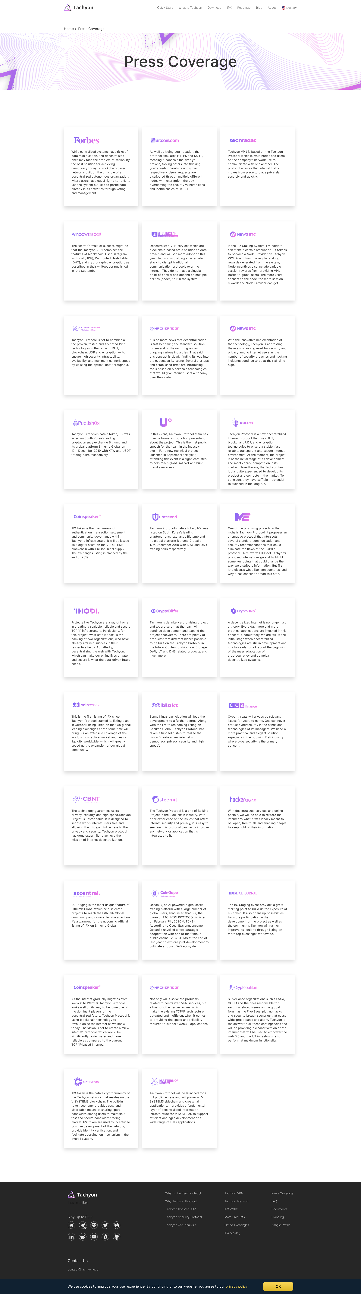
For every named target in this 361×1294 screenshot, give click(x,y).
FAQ (274, 1201)
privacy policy (236, 1286)
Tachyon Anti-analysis (180, 1225)
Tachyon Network (236, 1201)
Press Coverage (282, 1193)
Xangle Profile (281, 1225)
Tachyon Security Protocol (183, 1217)
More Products (234, 1217)
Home (69, 29)
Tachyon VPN (233, 1193)
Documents (279, 1209)
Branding (278, 1217)
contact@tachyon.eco (83, 1269)
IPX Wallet (231, 1209)
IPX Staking (232, 1233)
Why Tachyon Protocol (181, 1201)
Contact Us (78, 1260)
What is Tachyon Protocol (183, 1193)
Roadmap (243, 7)
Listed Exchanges (236, 1225)
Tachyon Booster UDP (180, 1209)
